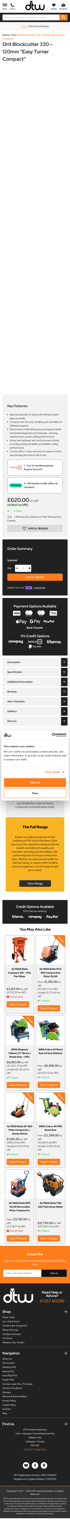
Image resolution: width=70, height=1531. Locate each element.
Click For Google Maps (35, 1449)
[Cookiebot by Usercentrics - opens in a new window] (52, 735)
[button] (35, 528)
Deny (35, 793)
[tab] (35, 662)
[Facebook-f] (35, 1465)
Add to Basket (35, 577)
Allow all (35, 782)
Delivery (6, 1392)
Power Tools (8, 1317)
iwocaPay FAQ (9, 1375)
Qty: (9, 568)
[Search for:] (31, 17)
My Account (8, 1362)
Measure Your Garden (13, 1342)
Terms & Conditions (12, 1388)
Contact (6, 1409)
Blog (4, 1413)
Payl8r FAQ (8, 1379)
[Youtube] (26, 1465)
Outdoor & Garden (11, 1334)
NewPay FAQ (9, 1367)
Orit (13, 35)
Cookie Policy (9, 1404)
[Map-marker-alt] (44, 1465)
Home (5, 35)
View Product (18, 1004)
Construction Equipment (14, 1325)
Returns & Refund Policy (14, 1396)
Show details (52, 772)
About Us (7, 1358)
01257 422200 (52, 1301)
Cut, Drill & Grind (10, 1321)
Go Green (7, 1338)
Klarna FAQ (8, 1371)
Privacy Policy (9, 1400)
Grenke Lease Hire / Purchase (17, 1383)
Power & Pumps (10, 1329)
